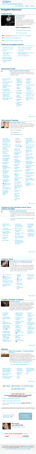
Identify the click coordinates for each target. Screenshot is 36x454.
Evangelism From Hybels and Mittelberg (30, 166)
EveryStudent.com (30, 84)
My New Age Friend (30, 145)
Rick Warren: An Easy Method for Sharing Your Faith (18, 186)
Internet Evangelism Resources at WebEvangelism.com (26, 53)
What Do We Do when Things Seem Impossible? (19, 80)
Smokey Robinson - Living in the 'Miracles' (7, 278)
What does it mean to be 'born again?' (22, 35)
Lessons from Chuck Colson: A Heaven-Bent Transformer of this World (30, 141)
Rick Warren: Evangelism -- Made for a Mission (6, 192)
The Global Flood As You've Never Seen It (31, 230)
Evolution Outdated (14, 301)
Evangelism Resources (8, 47)
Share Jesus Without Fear (17, 149)
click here (12, 216)
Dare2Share (19, 90)
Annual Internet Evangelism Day (6, 90)
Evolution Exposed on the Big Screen (31, 332)
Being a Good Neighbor (30, 278)
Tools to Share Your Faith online (25, 47)
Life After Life (6, 235)
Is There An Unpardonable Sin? (7, 229)
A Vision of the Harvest (17, 191)
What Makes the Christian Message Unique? (30, 225)
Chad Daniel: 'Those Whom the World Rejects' (30, 162)
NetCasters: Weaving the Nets (7, 144)
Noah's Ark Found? (5, 238)
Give (32, 6)
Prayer (27, 6)
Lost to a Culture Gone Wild (20, 287)
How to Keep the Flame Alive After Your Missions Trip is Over (30, 370)
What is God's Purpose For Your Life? (7, 225)
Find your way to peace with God (10, 398)
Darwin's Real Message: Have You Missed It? (31, 323)
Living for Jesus (6, 55)
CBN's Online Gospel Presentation (7, 99)
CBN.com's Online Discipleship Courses (19, 104)
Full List (26, 433)
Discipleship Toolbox (19, 85)
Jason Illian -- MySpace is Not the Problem (7, 86)
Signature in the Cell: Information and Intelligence (19, 314)
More (27, 373)
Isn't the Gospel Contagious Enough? (18, 153)
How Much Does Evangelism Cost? (17, 195)
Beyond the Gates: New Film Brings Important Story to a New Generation (7, 370)
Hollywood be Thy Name (6, 163)
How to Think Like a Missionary (7, 374)
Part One (17, 144)
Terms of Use (22, 449)
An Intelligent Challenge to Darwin (5, 314)
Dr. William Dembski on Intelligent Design (19, 331)
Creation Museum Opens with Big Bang (31, 328)
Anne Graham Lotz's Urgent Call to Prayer (20, 261)
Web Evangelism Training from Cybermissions (6, 95)
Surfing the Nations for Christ (19, 373)
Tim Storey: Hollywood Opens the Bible (30, 184)
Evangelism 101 (30, 91)
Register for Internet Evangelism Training (13, 40)
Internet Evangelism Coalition (28, 88)
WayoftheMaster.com (7, 92)
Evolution (5, 50)
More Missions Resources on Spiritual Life (20, 362)
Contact (29, 449)
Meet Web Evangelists (19, 93)
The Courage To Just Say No (18, 182)
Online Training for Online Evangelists (19, 70)
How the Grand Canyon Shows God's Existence (7, 326)
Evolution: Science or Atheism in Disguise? (19, 318)
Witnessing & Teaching (8, 49)
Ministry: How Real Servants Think (30, 173)
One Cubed (20, 50)
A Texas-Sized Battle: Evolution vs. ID (7, 318)
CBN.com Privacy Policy (27, 447)
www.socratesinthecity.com (16, 134)
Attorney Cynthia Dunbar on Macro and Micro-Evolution (7, 336)
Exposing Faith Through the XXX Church (30, 158)
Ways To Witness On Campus (17, 175)
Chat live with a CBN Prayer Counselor (19, 218)
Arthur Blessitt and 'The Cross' (6, 156)
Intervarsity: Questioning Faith (30, 93)
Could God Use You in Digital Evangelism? (6, 159)
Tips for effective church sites (19, 96)
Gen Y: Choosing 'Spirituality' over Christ (6, 285)
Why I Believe (6, 240)
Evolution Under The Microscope (6, 332)
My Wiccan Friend (17, 165)
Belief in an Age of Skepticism (30, 275)
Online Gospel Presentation (24, 49)
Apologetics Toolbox (28, 82)
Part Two (17, 146)
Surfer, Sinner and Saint (19, 280)
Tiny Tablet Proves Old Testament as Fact (19, 237)
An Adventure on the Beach (29, 176)
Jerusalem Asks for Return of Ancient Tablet (31, 234)
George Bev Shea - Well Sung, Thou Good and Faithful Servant (7, 140)
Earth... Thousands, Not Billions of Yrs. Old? (7, 322)
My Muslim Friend (16, 168)
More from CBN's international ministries (19, 364)
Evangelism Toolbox (28, 79)
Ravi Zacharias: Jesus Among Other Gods (30, 180)
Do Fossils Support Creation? (19, 340)
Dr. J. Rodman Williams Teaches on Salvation (7, 232)
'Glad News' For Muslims (29, 170)
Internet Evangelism (5, 148)
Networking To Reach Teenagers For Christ (8, 281)
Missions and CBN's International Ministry (7, 58)
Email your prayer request (18, 427)
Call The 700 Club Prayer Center (10, 403)
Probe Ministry (18, 88)
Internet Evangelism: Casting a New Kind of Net (17, 161)
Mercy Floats (18, 377)
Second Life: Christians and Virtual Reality (6, 176)
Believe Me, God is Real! (19, 284)
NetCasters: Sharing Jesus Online (29, 151)
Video (4, 329)
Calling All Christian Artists (19, 276)
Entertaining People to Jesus (17, 122)
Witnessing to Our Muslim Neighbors (6, 172)
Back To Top (32, 116)
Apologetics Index (30, 95)
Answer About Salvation (18, 230)
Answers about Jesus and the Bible (8, 53)
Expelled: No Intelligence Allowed (7, 340)
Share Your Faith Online (21, 33)
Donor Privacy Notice (11, 449)
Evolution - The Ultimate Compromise (18, 326)
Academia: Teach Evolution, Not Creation (31, 314)
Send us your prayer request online (11, 401)
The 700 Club (19, 6)
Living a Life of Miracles (17, 157)
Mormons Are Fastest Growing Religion (8, 377)
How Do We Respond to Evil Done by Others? (19, 225)
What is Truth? (18, 228)
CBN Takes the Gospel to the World (19, 369)
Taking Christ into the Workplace (30, 147)
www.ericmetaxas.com (15, 132)
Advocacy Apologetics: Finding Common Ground (6, 167)
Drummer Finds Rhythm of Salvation (18, 179)
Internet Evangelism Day (23, 55)
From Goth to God (20, 16)
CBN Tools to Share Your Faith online (30, 99)
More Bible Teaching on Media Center (13, 38)
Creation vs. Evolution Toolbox (30, 319)
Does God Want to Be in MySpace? (8, 82)
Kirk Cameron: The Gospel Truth (7, 188)
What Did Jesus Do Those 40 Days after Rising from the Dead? (19, 242)
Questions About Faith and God (23, 30)
